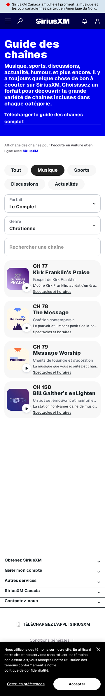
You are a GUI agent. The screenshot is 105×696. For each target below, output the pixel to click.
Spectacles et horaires (52, 291)
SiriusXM (30, 151)
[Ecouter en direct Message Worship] (18, 359)
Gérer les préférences (26, 683)
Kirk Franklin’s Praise (61, 272)
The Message (51, 312)
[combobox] (52, 247)
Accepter (77, 684)
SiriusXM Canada (22, 590)
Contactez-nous (21, 600)
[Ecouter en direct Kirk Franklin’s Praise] (18, 279)
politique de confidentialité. (26, 670)
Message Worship (57, 353)
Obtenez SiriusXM (23, 560)
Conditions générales (49, 640)
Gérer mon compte (23, 570)
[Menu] (8, 21)
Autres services (21, 580)
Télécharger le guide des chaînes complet (43, 118)
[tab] (16, 170)
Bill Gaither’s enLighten (64, 393)
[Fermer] (98, 649)
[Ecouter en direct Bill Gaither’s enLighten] (18, 400)
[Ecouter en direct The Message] (18, 319)
